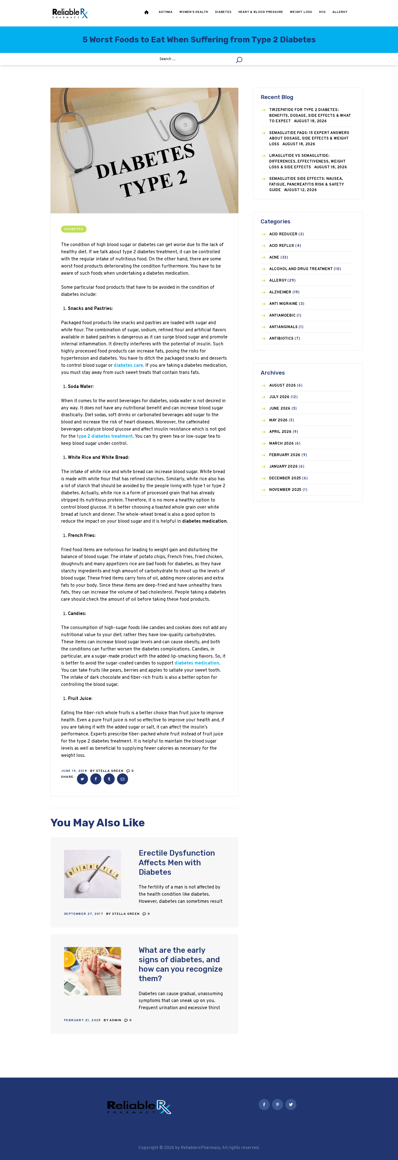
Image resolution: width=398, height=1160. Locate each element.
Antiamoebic (282, 315)
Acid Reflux (281, 246)
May (278, 420)
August (282, 385)
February (284, 455)
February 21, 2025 (82, 1020)
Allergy (278, 280)
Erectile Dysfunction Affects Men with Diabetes (177, 862)
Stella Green (110, 771)
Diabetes (73, 229)
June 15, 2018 (74, 771)
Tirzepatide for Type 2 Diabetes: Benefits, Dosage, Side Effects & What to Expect (310, 116)
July (279, 397)
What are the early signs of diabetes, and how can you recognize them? (180, 964)
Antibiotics (281, 338)
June (279, 408)
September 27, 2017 (83, 914)
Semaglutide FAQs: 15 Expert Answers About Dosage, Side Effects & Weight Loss (309, 139)
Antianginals (283, 327)
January (283, 466)
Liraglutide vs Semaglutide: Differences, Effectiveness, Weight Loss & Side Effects (307, 161)
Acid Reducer (283, 234)
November (285, 490)
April (280, 432)
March (281, 443)
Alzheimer (280, 292)
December (285, 478)
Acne (274, 257)
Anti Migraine (283, 304)
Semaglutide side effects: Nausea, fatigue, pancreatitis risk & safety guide (306, 184)
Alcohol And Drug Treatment (301, 269)
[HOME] (147, 13)
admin (116, 1020)
